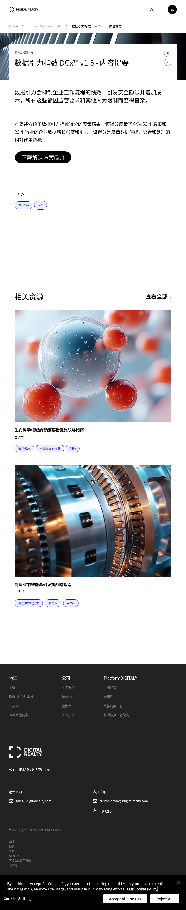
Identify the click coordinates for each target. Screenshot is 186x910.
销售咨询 (15, 792)
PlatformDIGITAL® (120, 678)
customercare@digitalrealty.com (124, 801)
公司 (66, 678)
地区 (13, 678)
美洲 (12, 687)
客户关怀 (99, 792)
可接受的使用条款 (20, 860)
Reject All (165, 898)
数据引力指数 (55, 124)
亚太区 (14, 705)
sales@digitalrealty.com (33, 801)
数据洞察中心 (113, 705)
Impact (67, 696)
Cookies (14, 856)
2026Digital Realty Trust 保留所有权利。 (37, 830)
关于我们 (68, 687)
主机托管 (110, 687)
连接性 (108, 696)
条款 (12, 851)
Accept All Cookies (125, 898)
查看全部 (156, 296)
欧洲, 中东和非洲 (21, 696)
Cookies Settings (18, 898)
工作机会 (68, 714)
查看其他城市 (18, 714)
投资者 (66, 705)
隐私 (12, 846)
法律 (12, 841)
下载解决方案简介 (43, 157)
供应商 (13, 865)
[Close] (179, 883)
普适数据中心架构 (116, 714)
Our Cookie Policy (142, 889)
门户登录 (106, 811)
